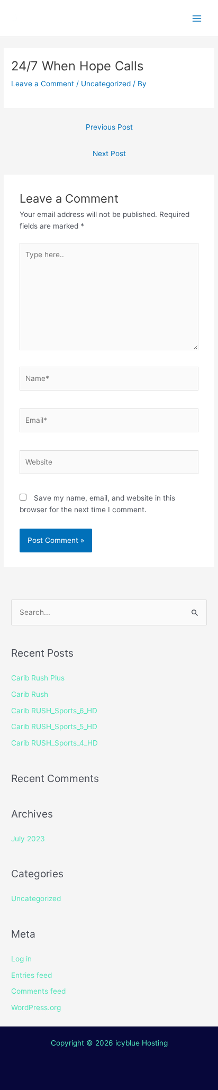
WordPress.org (36, 1007)
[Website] (109, 464)
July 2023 (28, 838)
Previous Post (109, 127)
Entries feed (31, 975)
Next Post (109, 153)
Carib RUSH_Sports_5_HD (54, 726)
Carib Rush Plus (38, 678)
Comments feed (38, 991)
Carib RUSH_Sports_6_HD (54, 710)
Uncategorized (106, 83)
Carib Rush (29, 694)
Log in (21, 959)
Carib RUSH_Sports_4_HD (54, 743)
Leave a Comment (42, 83)
